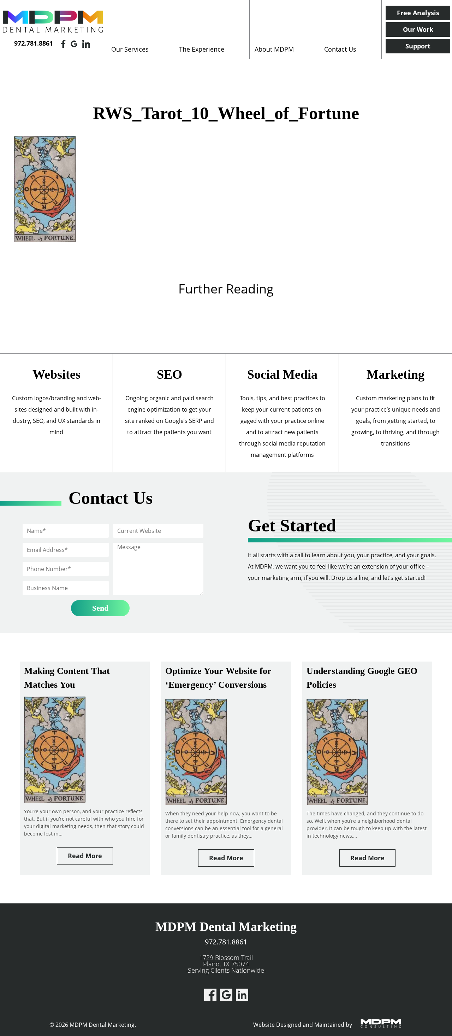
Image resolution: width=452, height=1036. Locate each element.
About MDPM (274, 49)
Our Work (418, 29)
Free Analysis (418, 12)
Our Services (130, 49)
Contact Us (340, 49)
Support (417, 46)
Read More (85, 855)
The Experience (201, 49)
